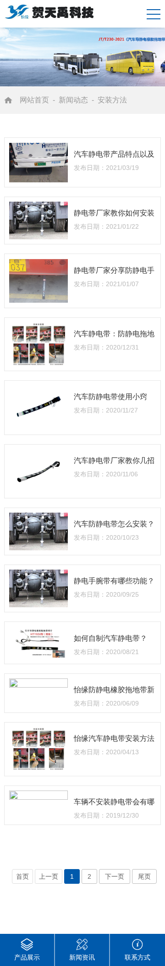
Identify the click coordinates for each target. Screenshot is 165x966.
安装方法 (112, 100)
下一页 (114, 876)
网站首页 (34, 100)
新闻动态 (73, 100)
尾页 (144, 876)
